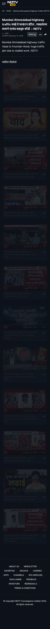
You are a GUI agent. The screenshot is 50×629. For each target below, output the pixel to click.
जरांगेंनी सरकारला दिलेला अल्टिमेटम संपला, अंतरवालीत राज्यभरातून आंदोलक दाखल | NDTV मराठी (20, 255)
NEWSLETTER (30, 566)
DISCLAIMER (15, 579)
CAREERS (37, 571)
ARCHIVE (24, 571)
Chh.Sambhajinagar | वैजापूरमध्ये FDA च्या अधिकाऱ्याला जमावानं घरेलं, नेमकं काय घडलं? (20, 175)
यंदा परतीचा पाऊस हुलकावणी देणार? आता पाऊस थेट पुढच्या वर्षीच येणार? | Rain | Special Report (20, 335)
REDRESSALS (31, 583)
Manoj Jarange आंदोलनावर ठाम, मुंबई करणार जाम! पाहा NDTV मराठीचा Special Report (20, 497)
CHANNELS (18, 575)
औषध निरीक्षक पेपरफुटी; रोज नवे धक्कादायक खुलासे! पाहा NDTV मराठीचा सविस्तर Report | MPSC (20, 377)
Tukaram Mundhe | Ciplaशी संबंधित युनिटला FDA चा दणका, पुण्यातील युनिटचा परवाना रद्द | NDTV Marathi (21, 538)
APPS (6, 575)
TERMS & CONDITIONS (25, 588)
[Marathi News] (13, 3)
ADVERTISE (9, 571)
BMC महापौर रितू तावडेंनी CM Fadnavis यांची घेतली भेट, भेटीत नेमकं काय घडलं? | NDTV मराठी (21, 136)
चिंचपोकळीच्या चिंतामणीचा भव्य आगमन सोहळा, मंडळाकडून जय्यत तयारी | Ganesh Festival (20, 214)
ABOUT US (14, 566)
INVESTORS (14, 583)
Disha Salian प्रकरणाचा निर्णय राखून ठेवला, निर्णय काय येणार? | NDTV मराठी (19, 97)
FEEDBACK (31, 579)
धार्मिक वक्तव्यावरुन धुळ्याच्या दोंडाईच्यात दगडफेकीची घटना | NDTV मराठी (17, 294)
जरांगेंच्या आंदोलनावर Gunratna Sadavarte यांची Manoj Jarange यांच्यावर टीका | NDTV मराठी (20, 419)
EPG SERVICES (35, 575)
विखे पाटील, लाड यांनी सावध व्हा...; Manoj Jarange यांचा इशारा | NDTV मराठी (18, 459)
